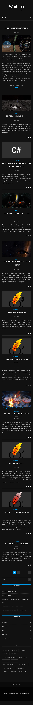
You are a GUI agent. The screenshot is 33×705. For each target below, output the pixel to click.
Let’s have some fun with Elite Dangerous (14, 610)
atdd (14, 650)
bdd (5, 653)
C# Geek (16, 160)
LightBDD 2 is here (16, 463)
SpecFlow (21, 668)
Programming (16, 411)
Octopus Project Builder (16, 544)
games (6, 661)
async (6, 650)
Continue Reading (16, 86)
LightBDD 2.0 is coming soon (16, 512)
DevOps (16, 541)
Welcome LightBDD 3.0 (16, 312)
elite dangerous (9, 657)
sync (5, 671)
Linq (14, 661)
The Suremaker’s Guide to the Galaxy (12, 606)
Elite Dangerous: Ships (16, 116)
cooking (14, 653)
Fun (16, 25)
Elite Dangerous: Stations (16, 28)
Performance (8, 668)
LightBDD (16, 309)
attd (23, 650)
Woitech (16, 7)
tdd (13, 671)
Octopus (23, 664)
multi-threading (9, 664)
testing (23, 671)
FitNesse (23, 657)
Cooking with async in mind (16, 414)
